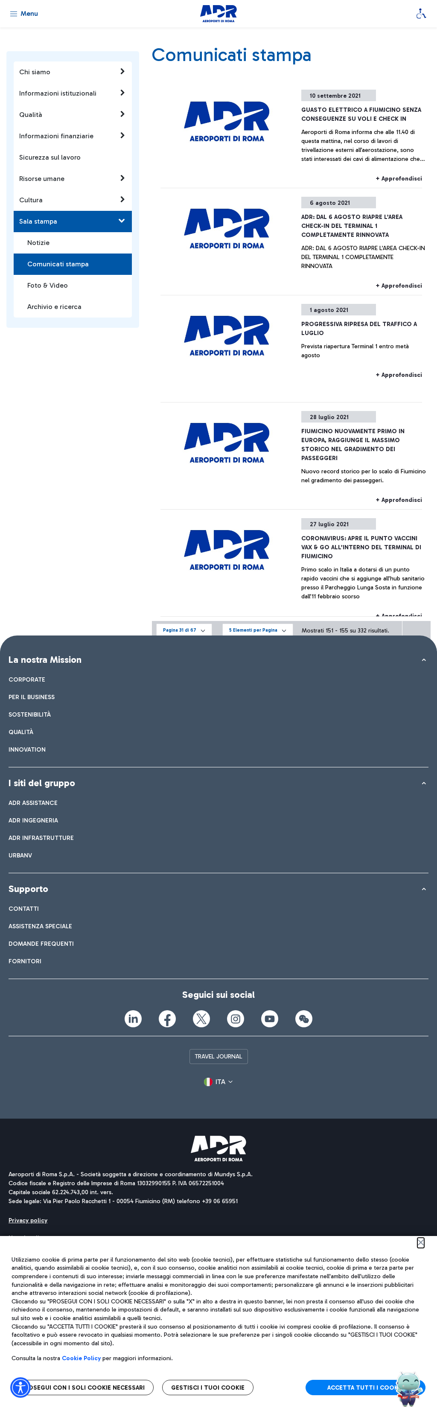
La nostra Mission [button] (45, 659)
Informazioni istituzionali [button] (57, 93)
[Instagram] (235, 1018)
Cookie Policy (81, 1358)
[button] (184, 631)
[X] (201, 1018)
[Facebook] (167, 1018)
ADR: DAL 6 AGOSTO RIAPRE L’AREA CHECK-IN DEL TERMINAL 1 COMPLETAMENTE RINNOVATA (351, 226)
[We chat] (303, 1018)
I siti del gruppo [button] (42, 783)
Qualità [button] (30, 115)
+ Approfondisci (399, 178)
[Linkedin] (133, 1018)
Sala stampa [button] (38, 221)
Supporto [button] (28, 889)
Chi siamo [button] (34, 72)
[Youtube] (269, 1018)
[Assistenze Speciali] (421, 13)
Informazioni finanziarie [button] (56, 136)
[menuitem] (27, 679)
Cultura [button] (31, 200)
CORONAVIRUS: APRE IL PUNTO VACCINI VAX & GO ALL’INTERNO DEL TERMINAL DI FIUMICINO (361, 547)
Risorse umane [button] (41, 179)
